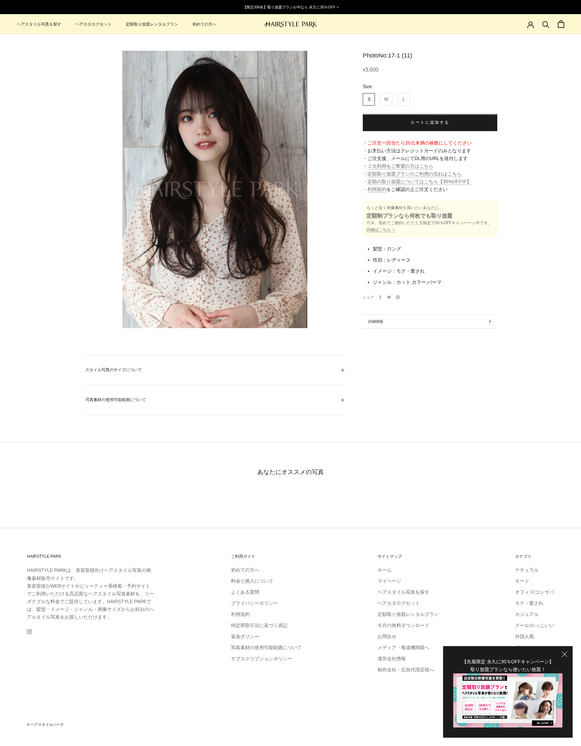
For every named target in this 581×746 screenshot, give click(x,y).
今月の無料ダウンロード (403, 625)
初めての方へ (204, 24)
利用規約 (376, 189)
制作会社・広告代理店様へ (406, 669)
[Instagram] (29, 631)
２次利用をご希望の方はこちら (400, 166)
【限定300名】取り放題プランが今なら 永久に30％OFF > (291, 7)
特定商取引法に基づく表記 (259, 625)
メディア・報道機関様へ (403, 647)
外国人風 (524, 636)
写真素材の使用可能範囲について (115, 399)
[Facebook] (380, 297)
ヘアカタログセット (93, 24)
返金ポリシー (245, 636)
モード (522, 581)
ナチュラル (527, 570)
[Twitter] (389, 297)
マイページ (389, 581)
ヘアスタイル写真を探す (39, 24)
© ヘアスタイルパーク (45, 724)
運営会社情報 (392, 658)
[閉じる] (564, 654)
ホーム (385, 570)
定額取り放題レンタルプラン (152, 24)
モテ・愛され (529, 603)
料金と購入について (252, 581)
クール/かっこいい (534, 625)
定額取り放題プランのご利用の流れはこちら (414, 174)
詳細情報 (375, 321)
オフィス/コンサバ (534, 592)
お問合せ (387, 636)
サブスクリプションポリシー (261, 658)
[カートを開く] (561, 24)
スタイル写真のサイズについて (113, 369)
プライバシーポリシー (254, 603)
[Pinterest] (398, 297)
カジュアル (527, 614)
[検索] (545, 24)
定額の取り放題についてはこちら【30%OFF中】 (419, 182)
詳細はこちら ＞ (381, 230)
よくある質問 (245, 592)
